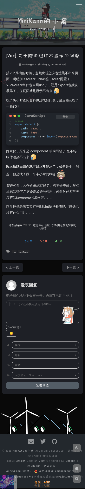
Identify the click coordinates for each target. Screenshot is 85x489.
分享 (59, 241)
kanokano (34, 466)
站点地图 (50, 466)
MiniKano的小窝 (23, 450)
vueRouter (24, 251)
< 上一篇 (12, 267)
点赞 (44, 241)
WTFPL (27, 225)
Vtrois (43, 461)
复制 (65, 116)
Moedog (71, 461)
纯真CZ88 (64, 476)
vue (14, 251)
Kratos (21, 461)
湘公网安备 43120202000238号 (59, 471)
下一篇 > (72, 267)
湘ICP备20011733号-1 (19, 471)
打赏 (29, 241)
